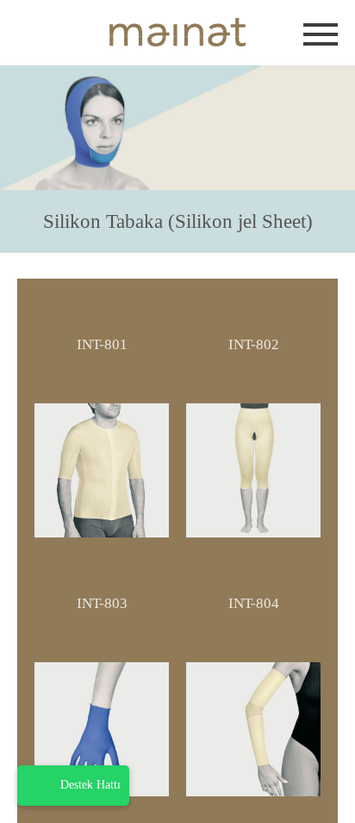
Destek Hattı (90, 784)
